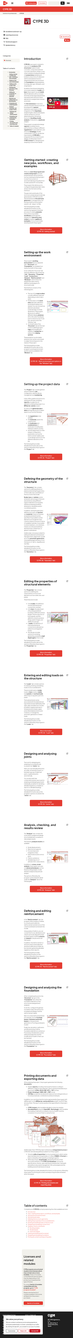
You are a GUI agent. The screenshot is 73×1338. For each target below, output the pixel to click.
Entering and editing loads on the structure (13, 100)
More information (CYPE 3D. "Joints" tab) (46, 803)
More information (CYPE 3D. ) (46, 1183)
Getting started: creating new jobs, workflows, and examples (13, 76)
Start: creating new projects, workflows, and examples (44, 1213)
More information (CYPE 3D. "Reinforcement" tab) (46, 966)
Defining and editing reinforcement (13, 113)
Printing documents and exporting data (14, 123)
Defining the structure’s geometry (38, 1219)
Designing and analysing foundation (38, 1235)
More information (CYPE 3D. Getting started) (46, 230)
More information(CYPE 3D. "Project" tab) (46, 457)
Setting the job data (34, 1217)
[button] (12, 3)
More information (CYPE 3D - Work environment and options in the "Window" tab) (46, 361)
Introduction (12, 72)
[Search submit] (63, 3)
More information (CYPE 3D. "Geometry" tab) (46, 559)
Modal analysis (34, 1230)
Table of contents (14, 126)
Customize (11, 1331)
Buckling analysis (35, 1228)
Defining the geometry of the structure (13, 89)
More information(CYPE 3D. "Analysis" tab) (46, 889)
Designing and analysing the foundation (13, 118)
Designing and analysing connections (39, 1224)
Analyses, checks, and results (36, 1226)
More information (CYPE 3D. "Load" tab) (46, 732)
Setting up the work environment (14, 81)
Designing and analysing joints (13, 104)
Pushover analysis (35, 1231)
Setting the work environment (36, 1215)
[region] (23, 1324)
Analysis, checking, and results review (13, 108)
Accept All (35, 1331)
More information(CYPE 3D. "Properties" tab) (46, 653)
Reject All (23, 1331)
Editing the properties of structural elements (12, 94)
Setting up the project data (12, 84)
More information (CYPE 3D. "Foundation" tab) (46, 1054)
